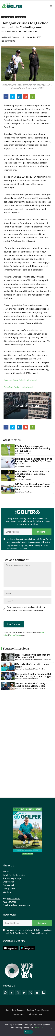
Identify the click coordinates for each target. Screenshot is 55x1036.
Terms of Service (15, 635)
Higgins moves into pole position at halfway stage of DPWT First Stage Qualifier (33, 461)
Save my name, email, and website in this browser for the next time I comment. (26, 609)
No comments (8, 40)
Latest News (7, 17)
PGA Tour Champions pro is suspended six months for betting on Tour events (32, 448)
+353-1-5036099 (9, 901)
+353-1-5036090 (13, 898)
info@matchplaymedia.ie (19, 905)
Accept (28, 1032)
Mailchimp (36, 545)
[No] (51, 1028)
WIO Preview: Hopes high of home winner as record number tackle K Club (32, 487)
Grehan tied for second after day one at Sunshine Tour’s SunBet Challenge (32, 474)
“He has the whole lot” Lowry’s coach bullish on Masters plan (31, 684)
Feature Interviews (22, 659)
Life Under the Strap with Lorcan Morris (32, 665)
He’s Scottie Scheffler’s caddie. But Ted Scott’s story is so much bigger (33, 675)
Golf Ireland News (35, 659)
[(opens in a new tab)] (27, 830)
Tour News (20, 17)
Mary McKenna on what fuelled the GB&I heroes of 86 (32, 656)
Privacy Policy (22, 545)
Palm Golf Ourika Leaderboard (18, 387)
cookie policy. (40, 1027)
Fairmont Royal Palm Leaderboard (20, 380)
